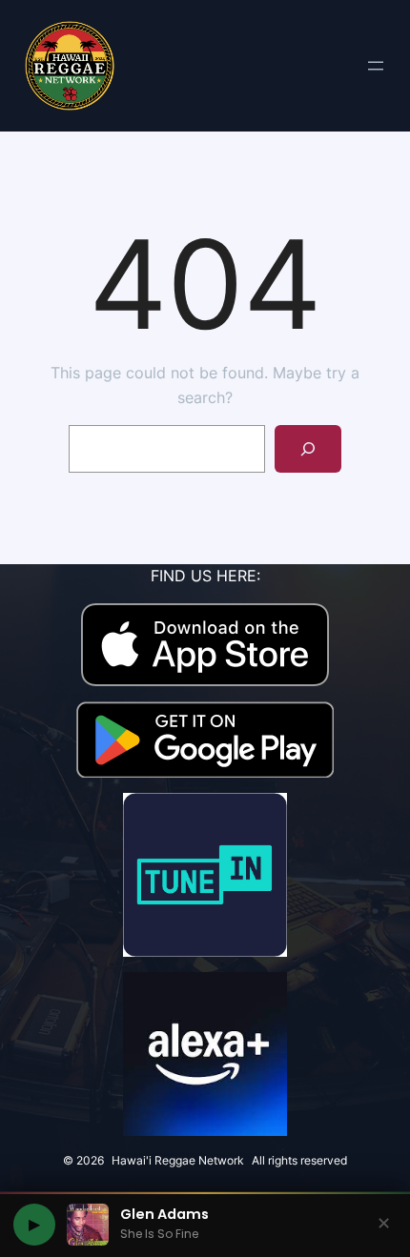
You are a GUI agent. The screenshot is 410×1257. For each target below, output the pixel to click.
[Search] (308, 448)
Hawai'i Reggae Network (178, 1160)
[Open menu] (375, 65)
